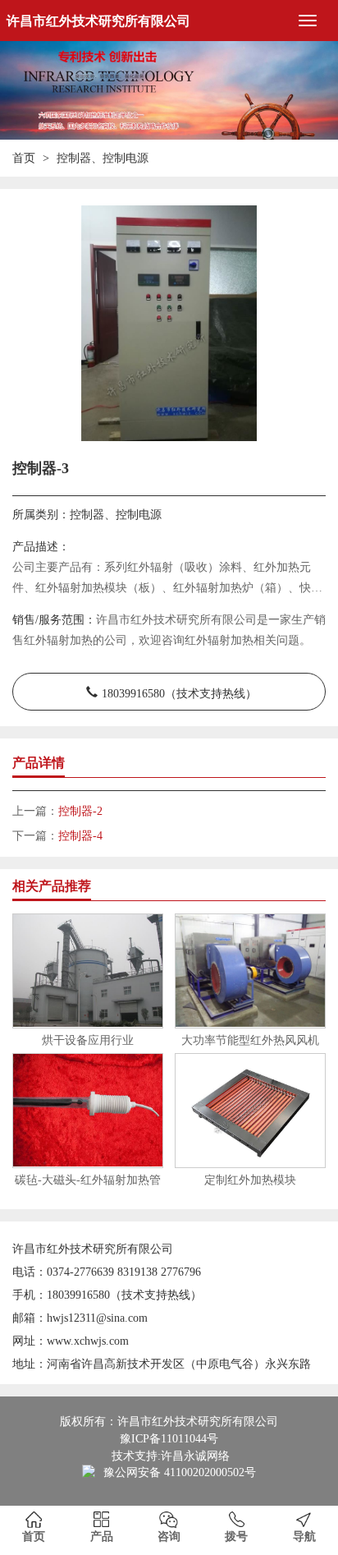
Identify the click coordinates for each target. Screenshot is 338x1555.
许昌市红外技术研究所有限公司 (98, 21)
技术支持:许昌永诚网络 (171, 1456)
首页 (23, 158)
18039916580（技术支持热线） (179, 691)
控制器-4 (80, 836)
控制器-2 (80, 811)
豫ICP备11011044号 (169, 1439)
